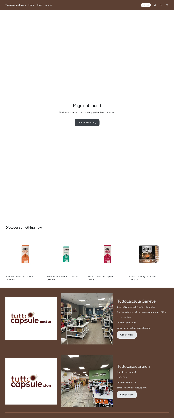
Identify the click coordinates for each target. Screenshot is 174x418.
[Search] (155, 5)
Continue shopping (87, 122)
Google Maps (126, 334)
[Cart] (167, 5)
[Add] (40, 269)
